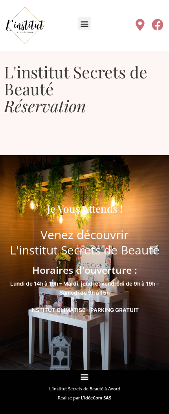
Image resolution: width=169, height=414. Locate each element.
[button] (84, 23)
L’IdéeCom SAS (96, 398)
